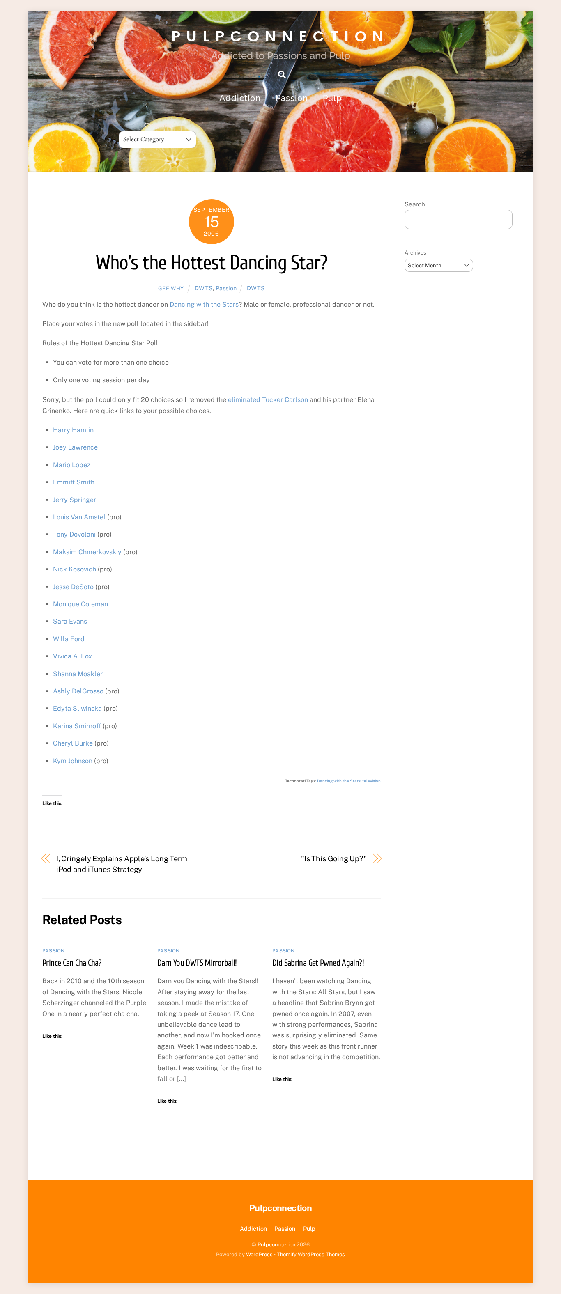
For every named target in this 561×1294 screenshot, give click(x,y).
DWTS (204, 287)
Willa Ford (69, 639)
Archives (415, 253)
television (371, 780)
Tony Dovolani (74, 534)
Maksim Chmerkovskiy (87, 552)
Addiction (240, 98)
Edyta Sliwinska (77, 708)
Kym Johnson (72, 761)
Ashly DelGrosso (78, 691)
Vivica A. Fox (72, 656)
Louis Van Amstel (79, 517)
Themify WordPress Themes (311, 1254)
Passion (292, 98)
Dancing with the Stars (204, 304)
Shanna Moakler (78, 674)
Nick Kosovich (74, 569)
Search (415, 204)
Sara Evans (70, 621)
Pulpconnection (276, 1244)
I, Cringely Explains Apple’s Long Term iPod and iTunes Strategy (122, 864)
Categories (157, 125)
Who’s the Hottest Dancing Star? (211, 263)
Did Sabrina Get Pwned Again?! (318, 963)
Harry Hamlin (73, 430)
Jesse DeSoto (73, 587)
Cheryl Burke (73, 743)
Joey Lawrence (75, 447)
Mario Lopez (71, 465)
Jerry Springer (74, 500)
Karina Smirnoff (77, 726)
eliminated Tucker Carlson (268, 400)
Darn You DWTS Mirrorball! (197, 963)
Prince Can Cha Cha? (71, 963)
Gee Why (171, 288)
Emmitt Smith (73, 482)
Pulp (332, 98)
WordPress (259, 1254)
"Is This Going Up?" (334, 858)
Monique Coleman (80, 604)
